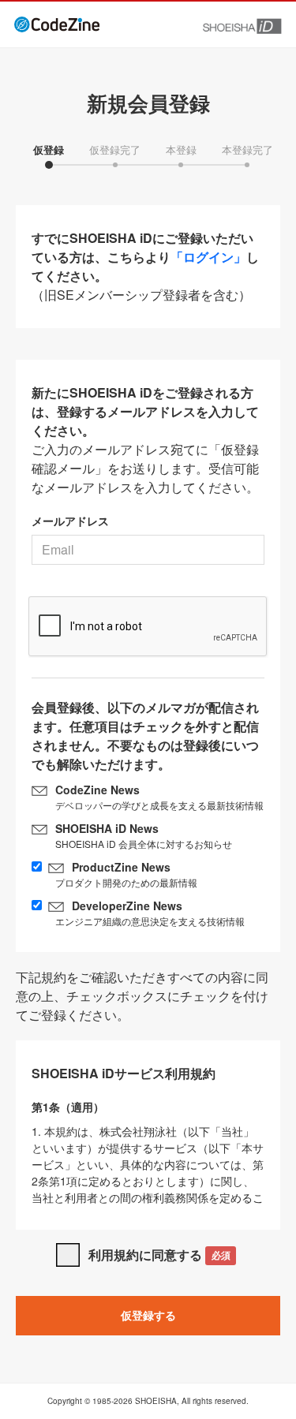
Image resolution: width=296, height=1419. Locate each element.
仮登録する (148, 1315)
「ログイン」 (208, 257)
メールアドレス (70, 520)
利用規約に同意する (159, 1254)
